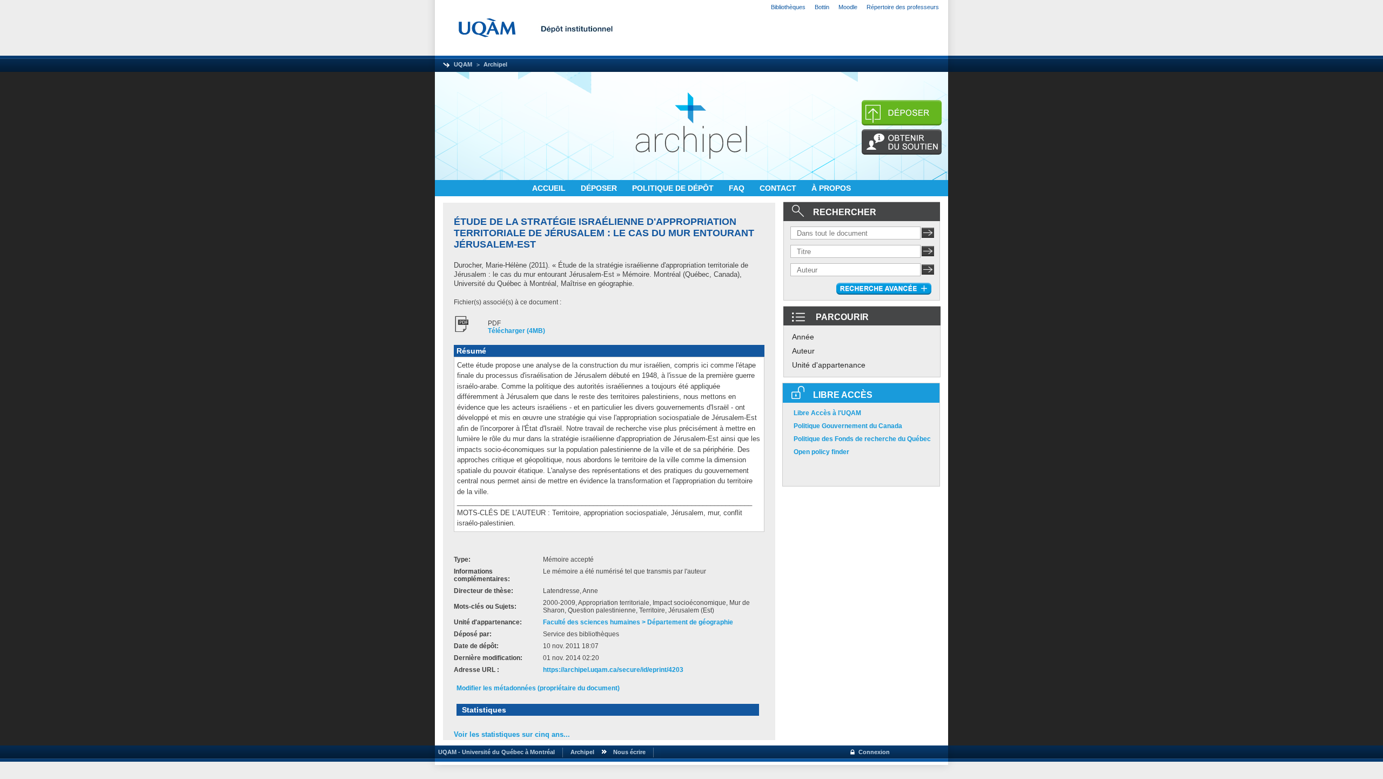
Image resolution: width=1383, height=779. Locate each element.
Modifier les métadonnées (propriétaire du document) (538, 688)
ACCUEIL (550, 188)
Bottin (822, 7)
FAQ (738, 188)
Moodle (847, 7)
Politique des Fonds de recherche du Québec (862, 439)
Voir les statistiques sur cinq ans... (512, 734)
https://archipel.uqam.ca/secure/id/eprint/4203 (613, 670)
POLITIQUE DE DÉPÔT (674, 188)
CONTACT (779, 188)
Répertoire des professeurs (903, 7)
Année (803, 336)
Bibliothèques (788, 7)
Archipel (495, 64)
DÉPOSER (600, 188)
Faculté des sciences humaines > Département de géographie (638, 622)
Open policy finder (821, 452)
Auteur (803, 351)
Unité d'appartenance (828, 365)
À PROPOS (831, 188)
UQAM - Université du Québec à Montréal (495, 752)
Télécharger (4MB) (516, 331)
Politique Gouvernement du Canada (848, 426)
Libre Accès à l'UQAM (827, 413)
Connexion (874, 752)
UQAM (463, 64)
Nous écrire (629, 752)
